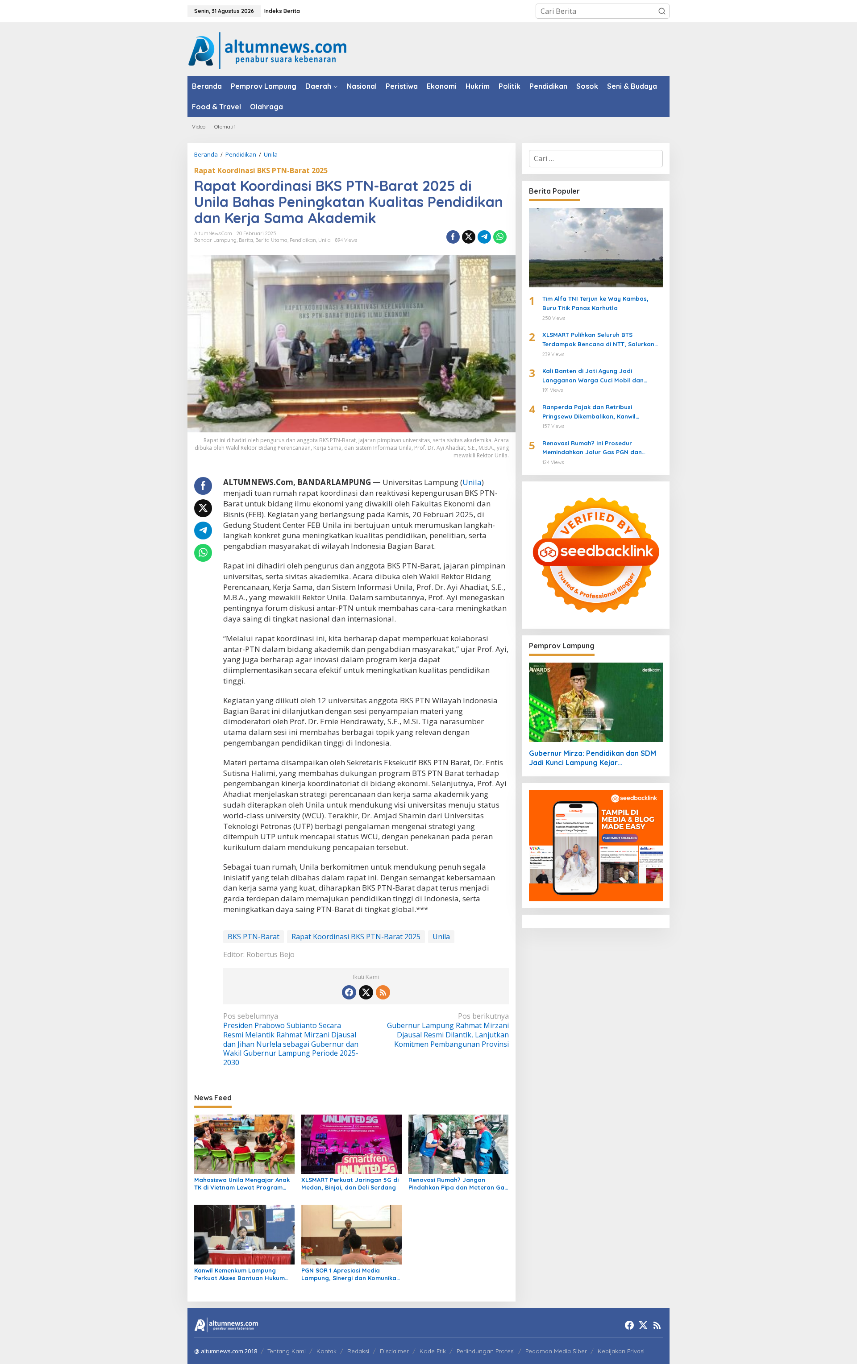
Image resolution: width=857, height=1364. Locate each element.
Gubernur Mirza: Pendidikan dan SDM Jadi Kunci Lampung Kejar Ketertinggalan (592, 758)
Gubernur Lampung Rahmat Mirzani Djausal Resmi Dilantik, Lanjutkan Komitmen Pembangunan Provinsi (447, 1030)
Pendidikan (303, 240)
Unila (324, 240)
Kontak (326, 1351)
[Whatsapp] (500, 237)
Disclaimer (394, 1351)
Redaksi (358, 1351)
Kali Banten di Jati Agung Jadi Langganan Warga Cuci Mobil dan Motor (593, 376)
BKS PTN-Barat (253, 936)
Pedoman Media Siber (556, 1351)
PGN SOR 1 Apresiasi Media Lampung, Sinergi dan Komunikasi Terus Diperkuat (351, 1274)
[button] (662, 11)
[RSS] (383, 992)
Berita (246, 240)
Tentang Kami (286, 1351)
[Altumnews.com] (267, 49)
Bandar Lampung (215, 240)
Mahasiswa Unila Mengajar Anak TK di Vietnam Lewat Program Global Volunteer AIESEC (242, 1183)
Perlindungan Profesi (486, 1351)
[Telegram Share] (484, 237)
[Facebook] (349, 992)
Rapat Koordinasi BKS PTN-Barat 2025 (261, 170)
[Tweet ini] (468, 237)
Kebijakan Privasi (621, 1351)
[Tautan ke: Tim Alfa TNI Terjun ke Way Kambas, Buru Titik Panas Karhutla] (596, 247)
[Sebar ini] (453, 237)
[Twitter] (366, 992)
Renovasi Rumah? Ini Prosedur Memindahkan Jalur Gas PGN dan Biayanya (592, 448)
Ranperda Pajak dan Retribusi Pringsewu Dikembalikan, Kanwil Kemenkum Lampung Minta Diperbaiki (597, 412)
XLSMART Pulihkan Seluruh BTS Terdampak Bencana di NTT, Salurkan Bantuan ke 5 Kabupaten (598, 340)
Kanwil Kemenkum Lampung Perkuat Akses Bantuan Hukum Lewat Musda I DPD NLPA (239, 1274)
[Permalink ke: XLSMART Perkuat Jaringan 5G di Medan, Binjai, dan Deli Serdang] (351, 1143)
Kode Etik (433, 1351)
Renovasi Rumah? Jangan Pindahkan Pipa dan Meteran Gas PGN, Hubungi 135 (458, 1183)
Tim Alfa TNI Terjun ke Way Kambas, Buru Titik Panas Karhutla (595, 303)
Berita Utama (271, 240)
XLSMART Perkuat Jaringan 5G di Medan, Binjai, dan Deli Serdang (350, 1183)
